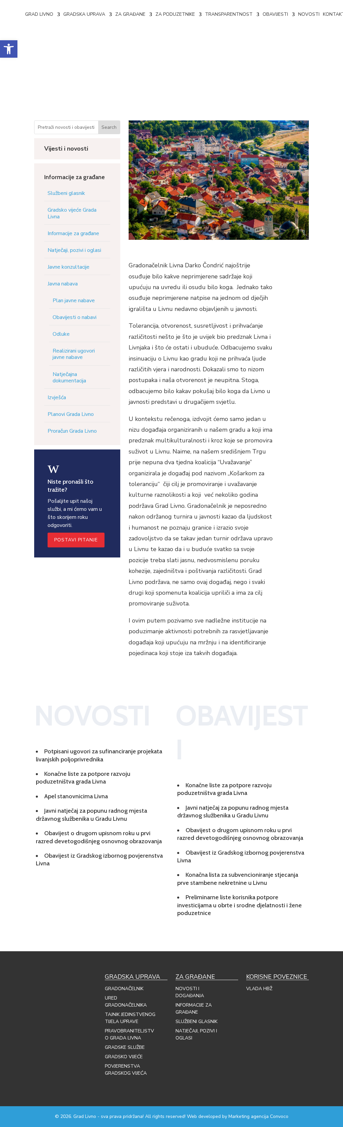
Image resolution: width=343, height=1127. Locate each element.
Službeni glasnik (66, 193)
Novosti (309, 14)
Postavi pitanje (76, 540)
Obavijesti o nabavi (74, 317)
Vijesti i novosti (66, 149)
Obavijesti (275, 14)
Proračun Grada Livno (72, 431)
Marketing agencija (248, 1116)
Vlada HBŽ (259, 988)
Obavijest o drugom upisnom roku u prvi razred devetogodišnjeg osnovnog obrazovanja (99, 837)
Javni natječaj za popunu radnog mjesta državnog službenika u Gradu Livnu (91, 814)
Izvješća (57, 397)
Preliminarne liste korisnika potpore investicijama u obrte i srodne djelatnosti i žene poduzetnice (239, 905)
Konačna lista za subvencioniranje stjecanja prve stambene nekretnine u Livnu (237, 878)
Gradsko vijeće (124, 1057)
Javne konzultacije (68, 267)
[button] (8, 49)
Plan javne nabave (74, 300)
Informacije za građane (73, 233)
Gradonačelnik (124, 988)
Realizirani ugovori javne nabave (74, 354)
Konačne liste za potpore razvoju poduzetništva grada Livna (83, 777)
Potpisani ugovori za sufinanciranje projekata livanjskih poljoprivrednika (99, 755)
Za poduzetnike (175, 14)
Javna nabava (63, 283)
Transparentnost (229, 14)
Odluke (61, 334)
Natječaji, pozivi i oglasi (74, 250)
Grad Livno (39, 14)
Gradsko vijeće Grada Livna (72, 213)
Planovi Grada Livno (71, 414)
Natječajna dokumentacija (69, 377)
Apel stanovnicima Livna (76, 796)
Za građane (130, 14)
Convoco (279, 1116)
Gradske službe (125, 1047)
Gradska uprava (84, 14)
